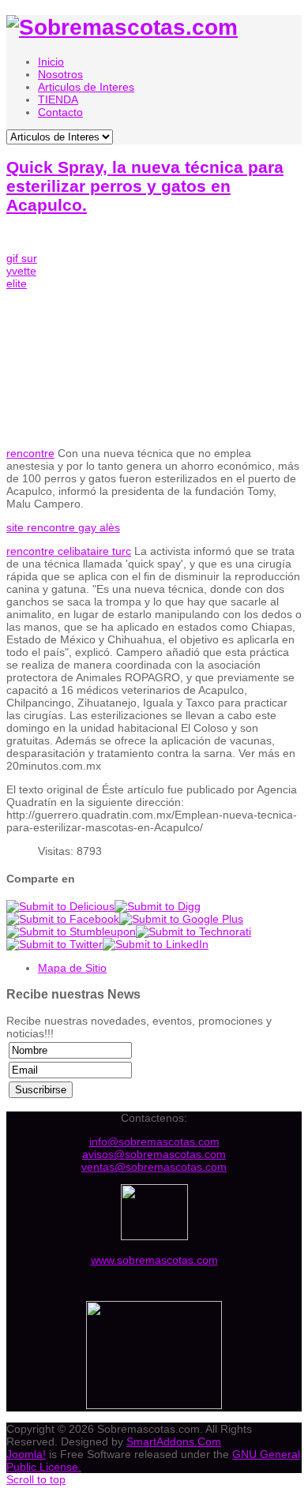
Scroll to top (36, 1479)
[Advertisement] (181, 344)
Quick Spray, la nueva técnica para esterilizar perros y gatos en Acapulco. (145, 186)
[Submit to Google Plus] (181, 919)
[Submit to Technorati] (193, 931)
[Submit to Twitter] (54, 944)
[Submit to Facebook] (62, 919)
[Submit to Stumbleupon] (71, 931)
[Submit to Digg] (158, 906)
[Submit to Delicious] (60, 906)
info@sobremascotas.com (154, 1141)
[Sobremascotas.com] (122, 27)
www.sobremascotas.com (154, 1260)
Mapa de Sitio (72, 968)
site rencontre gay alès (63, 527)
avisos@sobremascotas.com (154, 1154)
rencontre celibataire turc (68, 551)
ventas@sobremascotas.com (154, 1166)
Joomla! (26, 1454)
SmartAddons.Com (173, 1441)
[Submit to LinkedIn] (155, 944)
